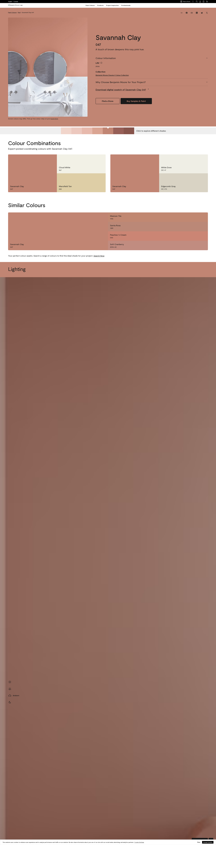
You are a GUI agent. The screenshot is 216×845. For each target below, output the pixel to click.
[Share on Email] (191, 12)
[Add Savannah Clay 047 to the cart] (46, 158)
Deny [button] (198, 842)
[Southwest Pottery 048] (118, 130)
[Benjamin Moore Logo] (15, 5)
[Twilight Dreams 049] (129, 130)
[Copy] (181, 12)
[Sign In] (200, 2)
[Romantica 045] (87, 130)
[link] (203, 2)
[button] (197, 2)
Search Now (98, 255)
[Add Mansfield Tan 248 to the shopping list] (101, 177)
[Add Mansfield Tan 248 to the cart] (95, 177)
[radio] (9, 682)
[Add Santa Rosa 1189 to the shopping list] (204, 227)
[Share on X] (207, 12)
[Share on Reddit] (201, 12)
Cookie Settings (139, 842)
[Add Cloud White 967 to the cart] (95, 158)
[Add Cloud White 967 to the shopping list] (101, 158)
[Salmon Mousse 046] (97, 130)
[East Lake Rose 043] (66, 130)
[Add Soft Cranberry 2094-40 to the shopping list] (204, 245)
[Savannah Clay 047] (108, 130)
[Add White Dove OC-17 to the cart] (197, 158)
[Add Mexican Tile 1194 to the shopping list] (204, 217)
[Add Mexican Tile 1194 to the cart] (198, 217)
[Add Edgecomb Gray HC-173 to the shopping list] (203, 177)
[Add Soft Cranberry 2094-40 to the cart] (198, 245)
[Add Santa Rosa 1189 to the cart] (198, 227)
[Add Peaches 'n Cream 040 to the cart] (198, 236)
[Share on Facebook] (186, 12)
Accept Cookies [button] (207, 842)
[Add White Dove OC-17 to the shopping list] (203, 158)
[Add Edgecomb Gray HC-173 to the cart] (197, 177)
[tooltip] (101, 63)
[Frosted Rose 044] (76, 130)
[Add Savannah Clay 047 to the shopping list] (52, 158)
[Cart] (207, 2)
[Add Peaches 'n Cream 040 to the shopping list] (204, 236)
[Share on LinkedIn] (196, 12)
